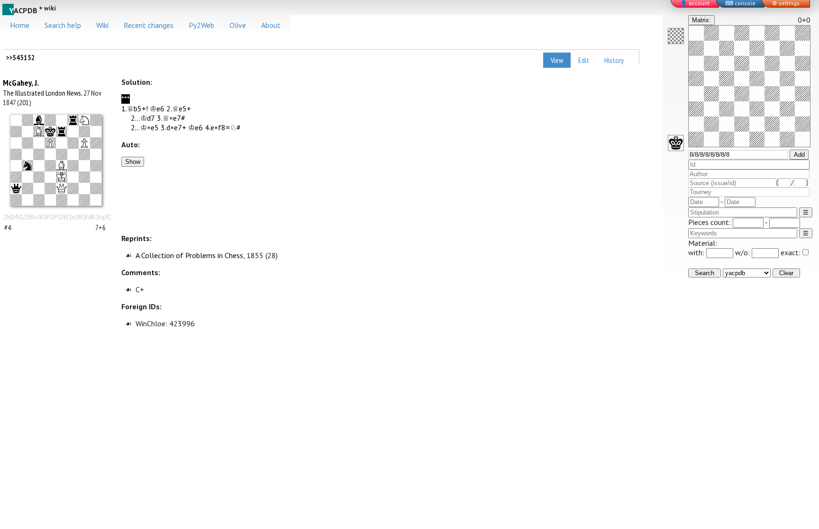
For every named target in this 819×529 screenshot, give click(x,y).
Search (704, 273)
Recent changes (148, 25)
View (557, 60)
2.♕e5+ (178, 108)
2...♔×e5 (145, 127)
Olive (237, 25)
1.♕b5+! (134, 108)
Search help (63, 25)
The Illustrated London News (42, 93)
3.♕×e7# (171, 118)
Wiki (102, 25)
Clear (786, 273)
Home (19, 25)
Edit (583, 60)
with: (697, 252)
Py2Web (201, 25)
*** (125, 99)
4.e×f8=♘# (223, 127)
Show (132, 161)
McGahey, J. (21, 82)
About (271, 25)
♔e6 (157, 108)
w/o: (743, 252)
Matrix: (701, 20)
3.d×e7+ (173, 127)
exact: (791, 252)
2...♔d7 (143, 118)
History (614, 60)
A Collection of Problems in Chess (189, 255)
